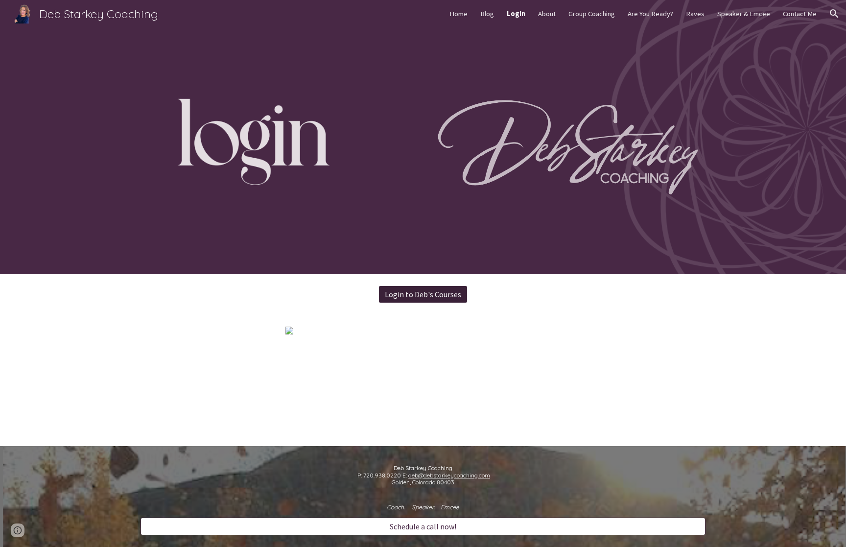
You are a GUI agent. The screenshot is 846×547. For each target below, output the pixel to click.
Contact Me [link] (800, 13)
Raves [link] (695, 13)
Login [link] (516, 13)
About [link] (547, 13)
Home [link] (458, 13)
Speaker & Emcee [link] (743, 13)
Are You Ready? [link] (650, 13)
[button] (834, 13)
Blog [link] (487, 13)
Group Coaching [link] (591, 13)
